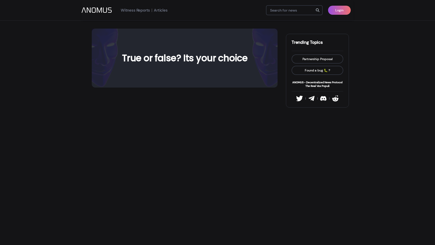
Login (339, 10)
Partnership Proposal (317, 59)
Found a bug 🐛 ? (317, 70)
